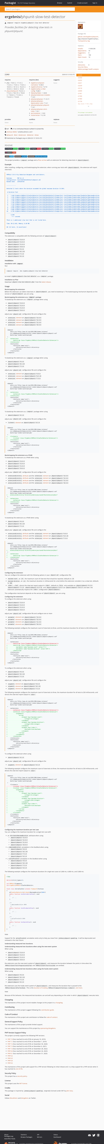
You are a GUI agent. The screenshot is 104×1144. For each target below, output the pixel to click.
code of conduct (52, 1017)
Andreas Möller (12, 132)
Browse (59, 3)
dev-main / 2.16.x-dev (85, 104)
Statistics (24, 1135)
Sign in (95, 3)
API (38, 1135)
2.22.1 (80, 83)
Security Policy (83, 67)
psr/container (35, 113)
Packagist (10, 2)
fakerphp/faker (36, 93)
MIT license (23, 1083)
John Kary (69, 1091)
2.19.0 (80, 96)
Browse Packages (26, 1137)
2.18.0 (80, 99)
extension (22, 135)
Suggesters (81, 53)
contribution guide (47, 1010)
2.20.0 (80, 91)
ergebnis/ (13, 16)
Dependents (82, 51)
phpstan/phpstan (37, 99)
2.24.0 (80, 75)
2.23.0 (80, 78)
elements (15, 617)
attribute (18, 476)
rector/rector (35, 115)
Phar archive (42, 160)
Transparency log (84, 41)
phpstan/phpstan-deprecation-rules (37, 102)
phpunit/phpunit (12, 91)
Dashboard (57, 1137)
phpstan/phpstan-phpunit (40, 105)
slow (37, 135)
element (15, 318)
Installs (80, 49)
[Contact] (89, 1135)
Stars (79, 55)
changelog (59, 1003)
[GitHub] (98, 1135)
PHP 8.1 (10, 1053)
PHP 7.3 (10, 1046)
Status (56, 1135)
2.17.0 (80, 101)
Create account (82, 3)
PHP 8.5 (10, 1063)
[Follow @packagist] (93, 1135)
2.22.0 (80, 86)
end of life (19, 1069)
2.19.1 (80, 93)
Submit (69, 3)
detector (31, 135)
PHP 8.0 (10, 1051)
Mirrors (39, 1137)
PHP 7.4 (10, 1049)
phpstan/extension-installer (40, 95)
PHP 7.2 (10, 1044)
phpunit (10, 135)
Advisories (81, 65)
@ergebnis (24, 1098)
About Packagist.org (8, 1135)
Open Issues (82, 57)
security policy (22, 1076)
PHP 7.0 (10, 1039)
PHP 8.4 (10, 1061)
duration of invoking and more (58, 988)
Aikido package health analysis (88, 69)
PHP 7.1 (10, 1041)
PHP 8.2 (10, 1056)
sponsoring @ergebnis (48, 1028)
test (16, 135)
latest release (46, 282)
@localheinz (13, 1098)
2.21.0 (80, 88)
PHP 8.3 (10, 1058)
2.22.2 (80, 80)
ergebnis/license (36, 87)
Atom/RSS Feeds (9, 1139)
